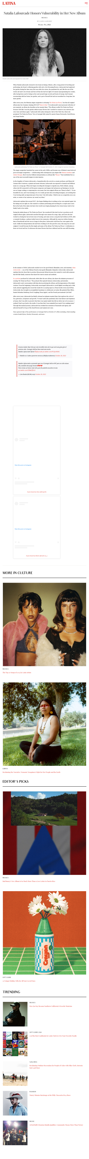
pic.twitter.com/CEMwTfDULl (26, 370)
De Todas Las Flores (56, 102)
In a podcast (16, 278)
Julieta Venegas (17, 175)
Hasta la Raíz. (44, 105)
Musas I (58, 175)
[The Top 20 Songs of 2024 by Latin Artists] (44, 624)
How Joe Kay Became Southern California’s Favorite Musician (50, 1006)
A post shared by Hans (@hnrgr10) (36, 492)
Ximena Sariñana (67, 172)
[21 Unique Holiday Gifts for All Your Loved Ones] (44, 933)
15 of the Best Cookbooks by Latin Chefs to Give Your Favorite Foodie (53, 1036)
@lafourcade (38, 352)
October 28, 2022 (60, 356)
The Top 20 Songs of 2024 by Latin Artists (17, 672)
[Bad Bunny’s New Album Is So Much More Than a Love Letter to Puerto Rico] (44, 833)
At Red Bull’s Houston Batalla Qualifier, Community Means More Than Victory (56, 1125)
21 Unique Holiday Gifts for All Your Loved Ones (19, 981)
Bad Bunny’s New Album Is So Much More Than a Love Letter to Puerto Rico (29, 881)
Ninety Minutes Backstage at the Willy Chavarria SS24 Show (50, 1095)
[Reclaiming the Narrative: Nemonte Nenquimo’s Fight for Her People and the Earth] (44, 724)
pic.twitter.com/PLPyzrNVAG (51, 352)
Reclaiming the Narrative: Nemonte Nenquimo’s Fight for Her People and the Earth (31, 772)
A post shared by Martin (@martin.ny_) (36, 555)
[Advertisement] (44, 329)
